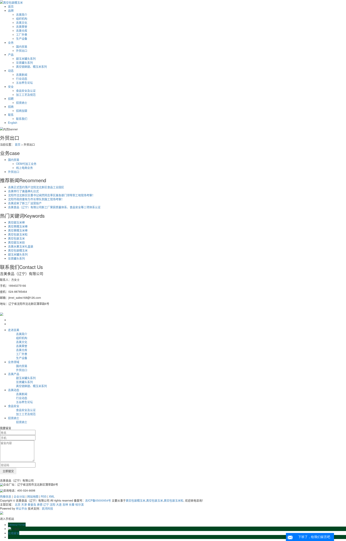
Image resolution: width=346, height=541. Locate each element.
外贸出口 (21, 50)
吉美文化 (21, 22)
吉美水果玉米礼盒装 (20, 246)
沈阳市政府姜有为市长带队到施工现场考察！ (36, 199)
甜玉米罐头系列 (26, 58)
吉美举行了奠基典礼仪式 (23, 191)
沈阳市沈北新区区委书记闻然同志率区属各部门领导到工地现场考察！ (51, 195)
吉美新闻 (21, 74)
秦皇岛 (32, 504)
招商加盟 (21, 111)
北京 (17, 504)
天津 (24, 504)
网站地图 (32, 496)
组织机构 (21, 18)
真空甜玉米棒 (16, 222)
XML (52, 496)
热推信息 (5, 496)
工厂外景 (21, 34)
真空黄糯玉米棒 (18, 230)
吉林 (65, 504)
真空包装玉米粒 (18, 234)
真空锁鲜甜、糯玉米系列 (31, 66)
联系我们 (21, 119)
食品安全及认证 (26, 90)
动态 (11, 70)
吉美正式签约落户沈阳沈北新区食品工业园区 (36, 187)
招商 (11, 107)
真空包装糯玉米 (18, 250)
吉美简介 (21, 14)
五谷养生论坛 (24, 82)
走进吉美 (13, 330)
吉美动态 (13, 390)
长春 (71, 504)
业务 (11, 42)
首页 (11, 6)
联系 (11, 115)
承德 (39, 504)
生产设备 (21, 38)
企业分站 (19, 496)
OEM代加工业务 (26, 164)
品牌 (11, 10)
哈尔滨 (79, 504)
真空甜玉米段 (16, 242)
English (12, 123)
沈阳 (52, 504)
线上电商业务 (24, 168)
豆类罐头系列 (24, 62)
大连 (59, 504)
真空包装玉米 (16, 238)
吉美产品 (13, 374)
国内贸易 (21, 46)
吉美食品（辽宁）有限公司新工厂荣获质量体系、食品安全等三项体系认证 (54, 207)
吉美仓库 (21, 30)
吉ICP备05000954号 (98, 500)
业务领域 (13, 362)
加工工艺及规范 (26, 95)
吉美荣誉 (21, 26)
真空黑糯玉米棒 (18, 226)
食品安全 (13, 406)
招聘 (11, 99)
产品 (11, 54)
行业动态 (21, 78)
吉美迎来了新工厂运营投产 (25, 203)
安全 (11, 86)
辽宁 (46, 504)
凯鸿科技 (47, 508)
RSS (43, 496)
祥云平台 (21, 508)
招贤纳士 (21, 103)
